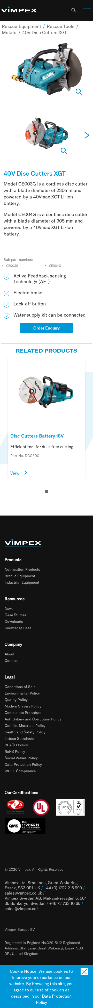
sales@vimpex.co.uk (23, 892)
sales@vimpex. (18, 908)
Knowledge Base (18, 628)
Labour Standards (19, 738)
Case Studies (15, 615)
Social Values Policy (21, 758)
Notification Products (22, 569)
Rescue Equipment (21, 26)
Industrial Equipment (22, 582)
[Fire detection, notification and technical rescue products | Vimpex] (19, 10)
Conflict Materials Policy (25, 725)
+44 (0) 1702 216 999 (63, 887)
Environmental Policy (22, 693)
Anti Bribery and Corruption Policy (33, 719)
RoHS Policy (15, 751)
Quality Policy (16, 699)
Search (73, 10)
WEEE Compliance (20, 771)
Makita (9, 32)
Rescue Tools (60, 26)
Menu (87, 10)
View (15, 472)
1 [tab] (46, 491)
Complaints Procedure (23, 712)
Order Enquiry (46, 327)
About (9, 654)
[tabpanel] (46, 417)
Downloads (14, 621)
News (9, 608)
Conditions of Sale (20, 686)
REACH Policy (16, 745)
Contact (11, 660)
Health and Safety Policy (25, 732)
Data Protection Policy (23, 764)
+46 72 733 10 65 (64, 903)
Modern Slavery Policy (23, 706)
